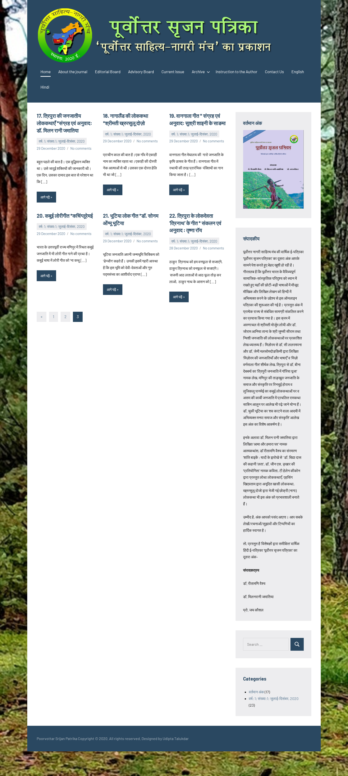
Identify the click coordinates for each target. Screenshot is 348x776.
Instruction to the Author (236, 71)
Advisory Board (141, 71)
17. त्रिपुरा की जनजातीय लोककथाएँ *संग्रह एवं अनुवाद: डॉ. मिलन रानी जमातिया (64, 123)
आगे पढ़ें (45, 197)
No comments (80, 148)
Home (45, 71)
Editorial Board (107, 71)
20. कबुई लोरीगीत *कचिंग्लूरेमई (65, 215)
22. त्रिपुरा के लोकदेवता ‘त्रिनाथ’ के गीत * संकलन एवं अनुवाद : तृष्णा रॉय (195, 222)
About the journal (72, 71)
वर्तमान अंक (256, 692)
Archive (198, 71)
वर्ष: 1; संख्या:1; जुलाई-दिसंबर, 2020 (62, 141)
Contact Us (274, 71)
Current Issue (172, 71)
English (297, 71)
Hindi (44, 87)
